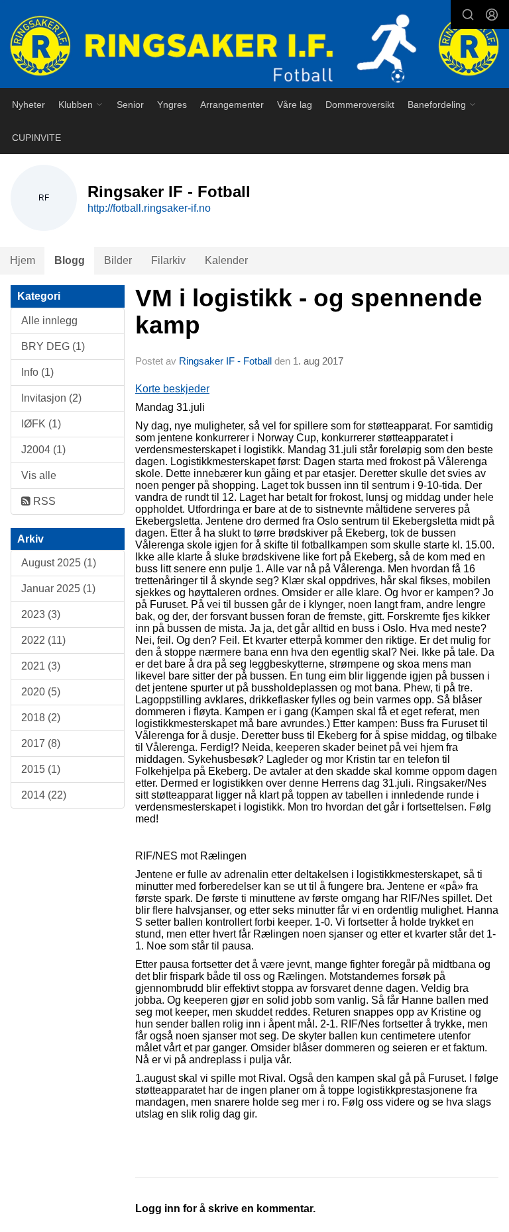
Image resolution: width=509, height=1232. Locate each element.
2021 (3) (40, 666)
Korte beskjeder (172, 388)
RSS (43, 501)
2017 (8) (40, 743)
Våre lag (294, 104)
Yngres (172, 104)
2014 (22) (43, 795)
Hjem (22, 260)
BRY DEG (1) (53, 346)
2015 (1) (40, 769)
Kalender (226, 260)
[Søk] (468, 14)
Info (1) (37, 372)
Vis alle (38, 475)
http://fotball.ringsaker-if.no (149, 208)
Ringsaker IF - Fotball (225, 361)
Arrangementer (232, 104)
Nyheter (28, 104)
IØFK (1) (41, 423)
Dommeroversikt (359, 104)
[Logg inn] (492, 14)
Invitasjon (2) (51, 398)
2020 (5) (40, 691)
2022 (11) (43, 640)
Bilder (118, 260)
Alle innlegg (49, 320)
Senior (130, 104)
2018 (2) (40, 717)
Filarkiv (168, 260)
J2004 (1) (43, 449)
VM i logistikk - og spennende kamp (308, 312)
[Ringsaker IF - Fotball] (254, 45)
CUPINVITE (36, 137)
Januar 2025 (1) (58, 588)
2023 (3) (40, 614)
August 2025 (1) (58, 562)
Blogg (69, 260)
